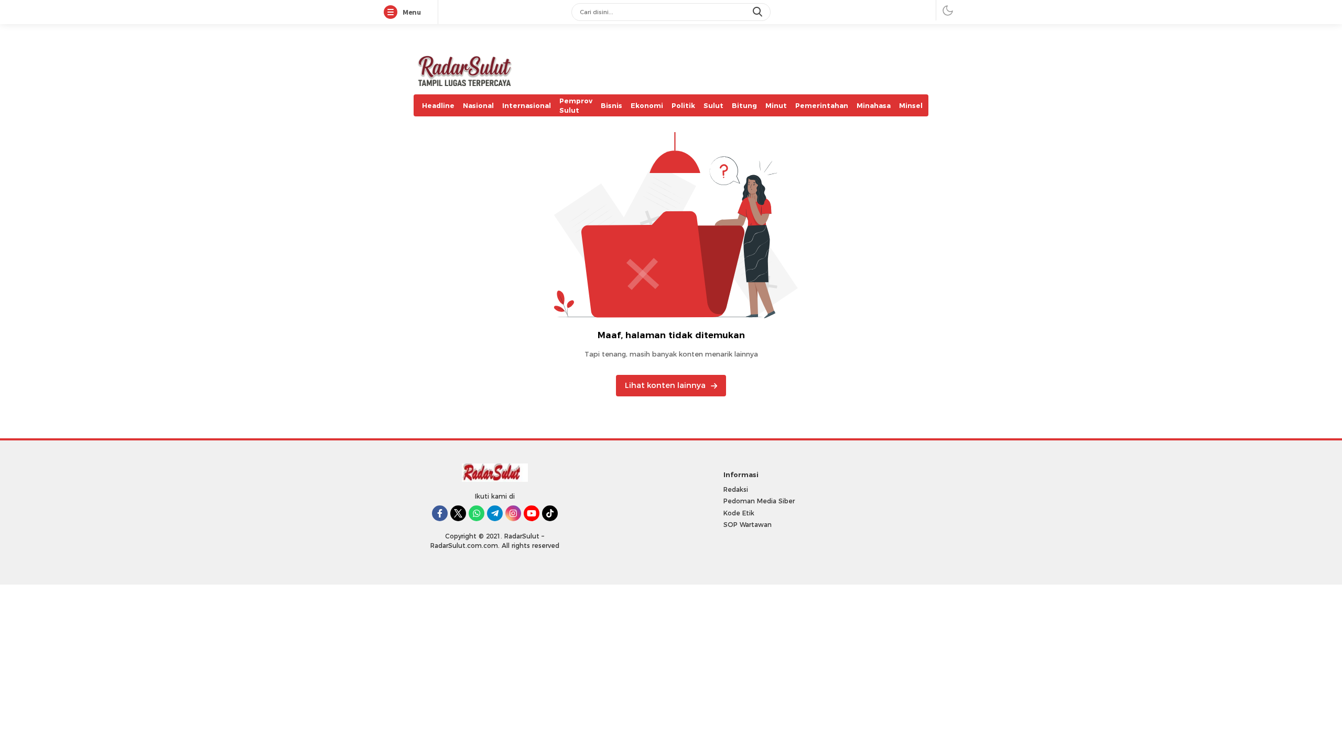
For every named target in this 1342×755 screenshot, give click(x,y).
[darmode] (947, 10)
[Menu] (392, 12)
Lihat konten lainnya (665, 385)
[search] (758, 12)
